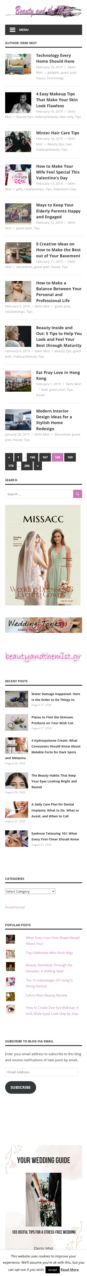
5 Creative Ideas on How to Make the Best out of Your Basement (58, 249)
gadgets (53, 72)
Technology (55, 78)
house (40, 78)
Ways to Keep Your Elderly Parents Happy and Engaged (58, 210)
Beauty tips (24, 117)
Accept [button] (52, 1270)
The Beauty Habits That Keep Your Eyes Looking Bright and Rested (54, 781)
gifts (19, 189)
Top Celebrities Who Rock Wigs (49, 952)
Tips (78, 117)
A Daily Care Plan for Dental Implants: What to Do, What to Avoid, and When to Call (55, 810)
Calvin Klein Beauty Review (46, 995)
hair (69, 144)
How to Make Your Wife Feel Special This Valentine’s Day (58, 172)
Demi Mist (42, 306)
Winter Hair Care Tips (57, 132)
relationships (34, 189)
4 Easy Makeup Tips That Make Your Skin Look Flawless (57, 99)
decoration (24, 267)
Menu (24, 30)
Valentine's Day (64, 189)
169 (70, 457)
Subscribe (20, 1087)
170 (11, 466)
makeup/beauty (46, 117)
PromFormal (15, 907)
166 (32, 457)
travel (40, 395)
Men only (66, 117)
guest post (69, 72)
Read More (70, 1269)
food (44, 389)
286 (27, 466)
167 (45, 457)
